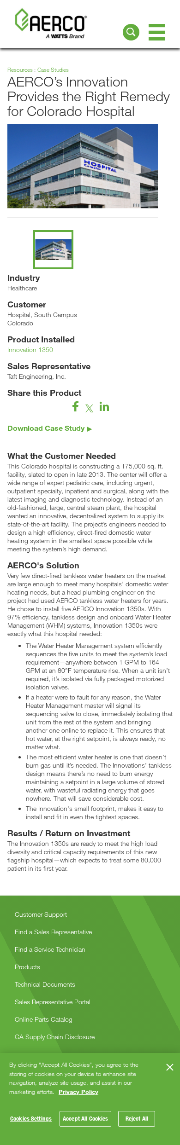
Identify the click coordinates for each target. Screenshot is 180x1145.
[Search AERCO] (131, 32)
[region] (90, 1099)
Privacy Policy (78, 1091)
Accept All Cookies (85, 1118)
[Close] (169, 1067)
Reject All (137, 1118)
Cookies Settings (31, 1118)
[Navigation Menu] (157, 32)
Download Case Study (45, 427)
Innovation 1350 (30, 349)
